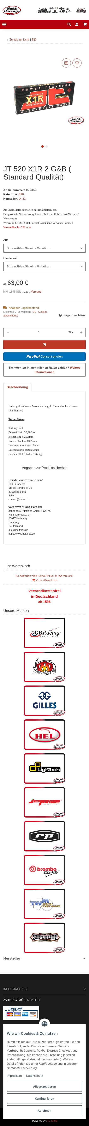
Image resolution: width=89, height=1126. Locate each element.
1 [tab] (42, 146)
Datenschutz (34, 1075)
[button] (69, 24)
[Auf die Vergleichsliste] (66, 63)
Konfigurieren (44, 1098)
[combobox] (44, 248)
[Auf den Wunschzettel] (77, 63)
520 (21, 194)
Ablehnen (44, 1110)
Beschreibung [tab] (17, 387)
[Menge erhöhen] (81, 332)
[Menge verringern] (8, 332)
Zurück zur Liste (19, 39)
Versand (36, 291)
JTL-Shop (51, 1120)
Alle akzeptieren (44, 1086)
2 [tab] (46, 146)
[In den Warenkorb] (6, 52)
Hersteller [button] (11, 958)
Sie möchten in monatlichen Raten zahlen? (44, 370)
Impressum (14, 1075)
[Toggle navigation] (4, 24)
